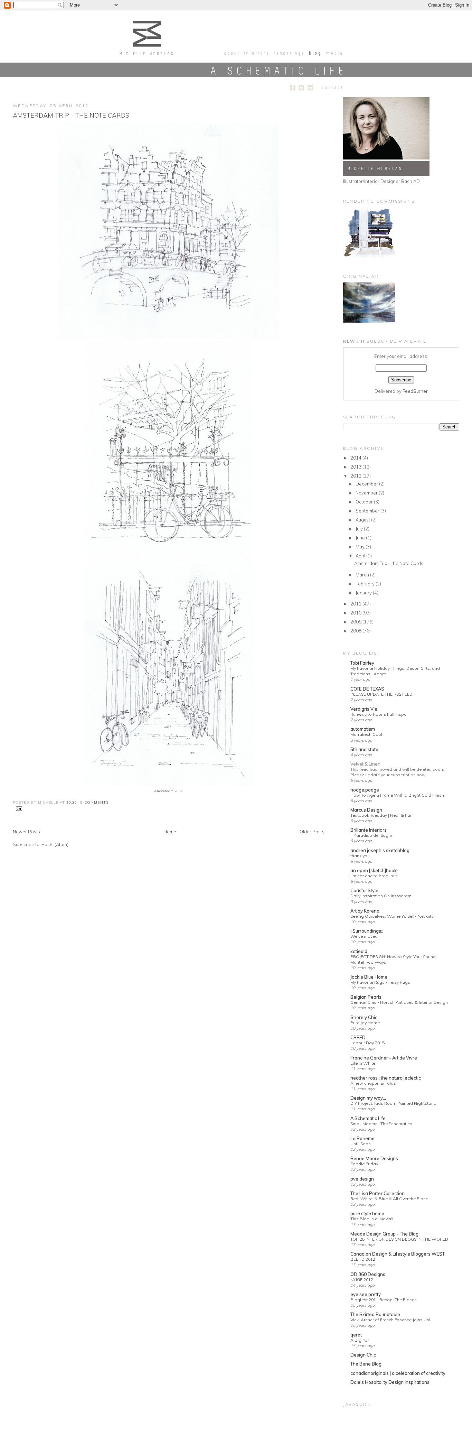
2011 (356, 604)
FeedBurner (415, 391)
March (363, 574)
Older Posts (312, 831)
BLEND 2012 (362, 1259)
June (361, 537)
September (368, 510)
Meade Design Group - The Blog (384, 1234)
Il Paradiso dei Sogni (371, 835)
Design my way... (368, 1098)
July (360, 528)
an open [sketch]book (373, 870)
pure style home (367, 1213)
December (367, 484)
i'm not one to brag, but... (375, 875)
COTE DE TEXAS (367, 689)
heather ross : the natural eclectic (385, 1078)
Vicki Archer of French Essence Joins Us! (390, 1319)
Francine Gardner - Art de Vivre (383, 1058)
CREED (358, 1037)
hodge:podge (364, 790)
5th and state (364, 749)
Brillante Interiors (368, 830)
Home (169, 831)
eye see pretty (365, 1294)
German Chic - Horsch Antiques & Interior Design (399, 1002)
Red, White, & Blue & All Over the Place (389, 1198)
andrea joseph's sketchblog (379, 850)
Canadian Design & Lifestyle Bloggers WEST (397, 1254)
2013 (356, 467)
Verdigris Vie (363, 709)
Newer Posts (26, 831)
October (365, 501)
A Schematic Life (368, 1118)
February (366, 583)
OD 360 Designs (367, 1274)
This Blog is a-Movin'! (371, 1218)
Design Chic (363, 1355)
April (361, 555)
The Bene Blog (365, 1364)
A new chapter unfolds (373, 1083)
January (364, 592)
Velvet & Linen (365, 764)
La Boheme (362, 1138)
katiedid (358, 951)
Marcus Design (366, 810)
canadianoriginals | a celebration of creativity (397, 1373)
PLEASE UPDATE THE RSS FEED (381, 694)
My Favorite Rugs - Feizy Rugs (380, 982)
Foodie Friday (364, 1163)
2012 (356, 476)
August (363, 519)
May (361, 546)
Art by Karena (364, 911)
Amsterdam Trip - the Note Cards (71, 115)
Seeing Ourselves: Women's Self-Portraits (392, 916)
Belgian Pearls (365, 997)
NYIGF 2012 (361, 1279)
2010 (356, 612)
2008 (356, 630)
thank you (360, 855)
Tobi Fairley (362, 663)
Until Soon (360, 1143)
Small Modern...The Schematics (381, 1123)
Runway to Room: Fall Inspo (378, 714)
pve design (362, 1179)
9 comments (94, 802)
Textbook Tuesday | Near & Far (381, 815)
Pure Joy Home (365, 1022)
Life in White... (364, 1063)
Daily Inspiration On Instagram (381, 895)
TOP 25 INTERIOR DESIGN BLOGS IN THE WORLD (399, 1239)
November (367, 493)
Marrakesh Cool (366, 734)
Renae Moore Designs (374, 1158)
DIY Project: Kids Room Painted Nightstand (393, 1103)
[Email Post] (18, 808)
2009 (356, 621)
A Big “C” (359, 1340)
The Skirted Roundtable (375, 1314)
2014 (356, 458)
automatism (362, 729)
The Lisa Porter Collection (377, 1193)
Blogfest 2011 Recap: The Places (383, 1299)
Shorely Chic (363, 1017)
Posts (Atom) (54, 844)
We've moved (364, 936)
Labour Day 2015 (367, 1042)
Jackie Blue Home (368, 977)
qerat (356, 1334)
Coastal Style (364, 890)
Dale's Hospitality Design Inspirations (389, 1382)
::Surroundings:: (366, 931)
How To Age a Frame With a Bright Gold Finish (397, 795)
